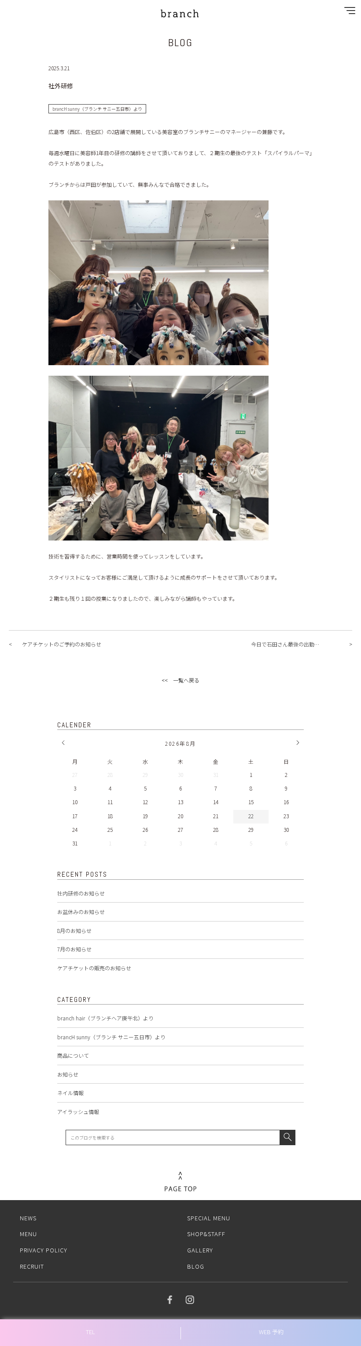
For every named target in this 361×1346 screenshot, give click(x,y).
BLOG (195, 1266)
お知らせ (67, 1074)
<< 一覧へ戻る (180, 680)
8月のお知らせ (74, 930)
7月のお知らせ (74, 949)
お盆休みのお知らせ (81, 911)
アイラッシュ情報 (78, 1111)
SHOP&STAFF (206, 1234)
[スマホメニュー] (348, 12)
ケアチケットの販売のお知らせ (94, 968)
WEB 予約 (271, 1332)
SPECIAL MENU (208, 1218)
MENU (28, 1234)
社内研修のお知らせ (81, 893)
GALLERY (200, 1250)
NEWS (28, 1218)
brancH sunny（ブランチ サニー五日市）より (111, 1037)
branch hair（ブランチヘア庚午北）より (105, 1018)
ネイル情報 (70, 1092)
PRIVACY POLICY (43, 1250)
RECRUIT (32, 1266)
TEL (90, 1332)
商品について (73, 1055)
